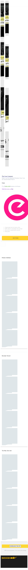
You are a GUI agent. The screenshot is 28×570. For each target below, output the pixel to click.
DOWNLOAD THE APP (15, 546)
